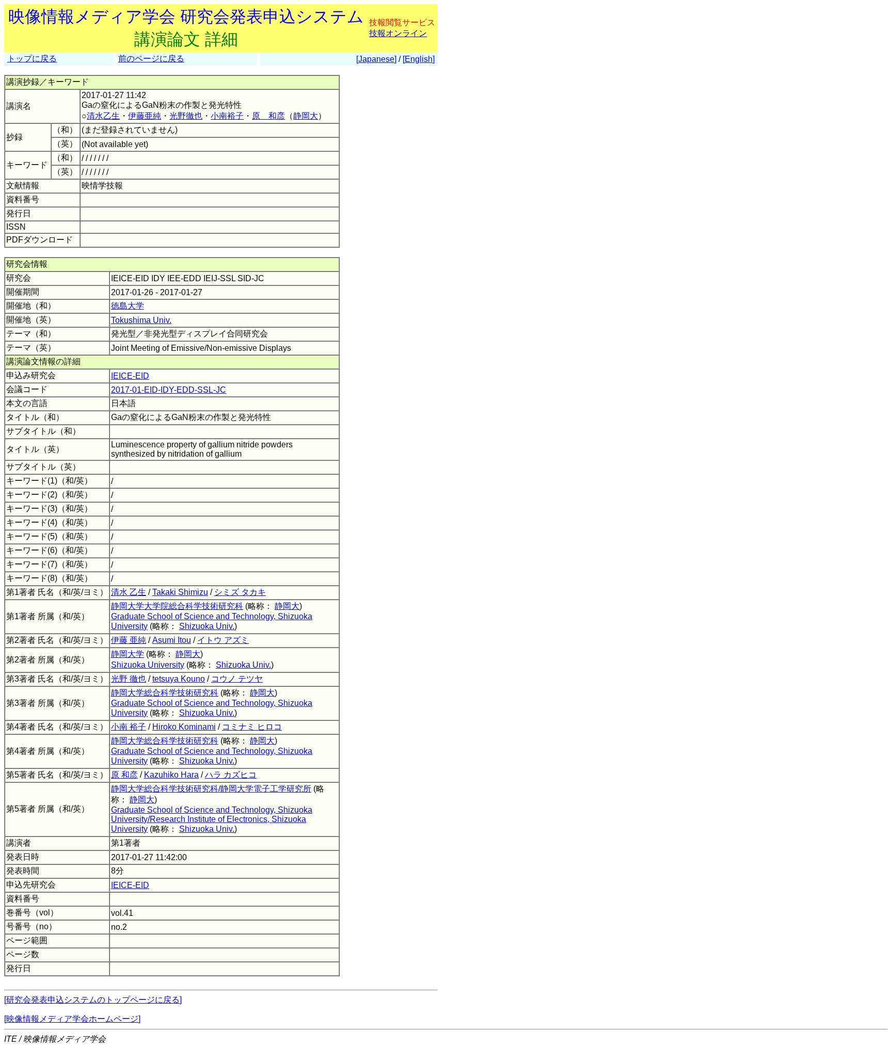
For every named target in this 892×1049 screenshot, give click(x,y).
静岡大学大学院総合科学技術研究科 (177, 606)
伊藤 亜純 (128, 640)
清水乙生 (103, 115)
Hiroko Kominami (184, 726)
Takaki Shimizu (180, 592)
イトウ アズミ (223, 640)
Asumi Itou (171, 640)
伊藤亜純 (144, 115)
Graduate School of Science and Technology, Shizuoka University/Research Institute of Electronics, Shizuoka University (211, 819)
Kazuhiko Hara (171, 774)
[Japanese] (376, 59)
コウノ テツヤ (237, 678)
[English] (419, 59)
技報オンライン (398, 33)
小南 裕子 (128, 726)
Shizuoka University (147, 664)
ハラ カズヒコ (231, 774)
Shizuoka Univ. (206, 626)
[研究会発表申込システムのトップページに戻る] (93, 999)
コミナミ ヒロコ (252, 726)
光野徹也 (185, 115)
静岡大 (305, 115)
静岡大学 (127, 654)
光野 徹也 (128, 678)
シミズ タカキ (240, 592)
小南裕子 (227, 115)
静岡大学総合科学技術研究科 (164, 692)
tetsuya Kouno (178, 678)
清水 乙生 (128, 592)
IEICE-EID (130, 376)
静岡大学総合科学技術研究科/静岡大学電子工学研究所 (211, 788)
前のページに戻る (151, 58)
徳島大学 (127, 305)
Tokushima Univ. (141, 320)
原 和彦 (268, 115)
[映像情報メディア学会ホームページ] (72, 1018)
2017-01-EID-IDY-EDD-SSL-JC (168, 389)
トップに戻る (32, 58)
